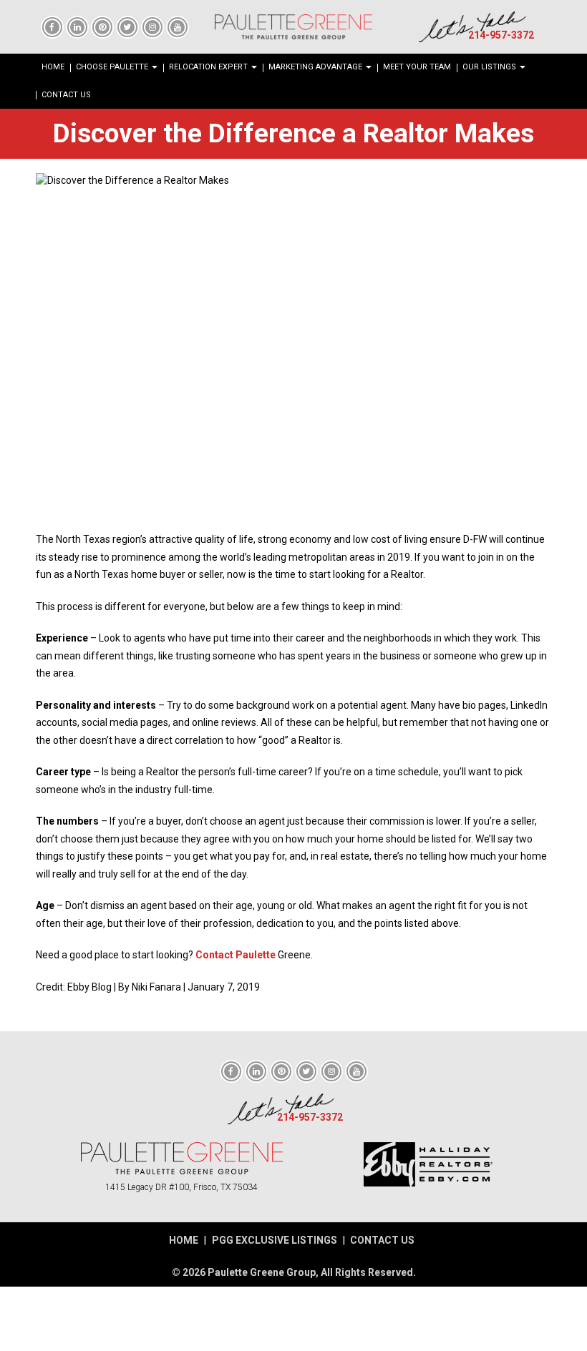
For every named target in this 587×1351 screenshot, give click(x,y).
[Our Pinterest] (102, 26)
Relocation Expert (209, 67)
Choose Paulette (113, 67)
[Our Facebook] (52, 26)
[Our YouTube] (177, 26)
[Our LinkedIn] (77, 26)
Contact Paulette (235, 955)
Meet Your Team (417, 67)
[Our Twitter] (127, 26)
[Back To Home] (182, 1158)
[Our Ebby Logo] (427, 1164)
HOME (183, 1240)
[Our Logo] (293, 27)
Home (53, 67)
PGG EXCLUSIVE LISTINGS (274, 1240)
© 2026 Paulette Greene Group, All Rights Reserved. (294, 1272)
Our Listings (490, 67)
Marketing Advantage (316, 67)
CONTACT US (382, 1240)
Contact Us (66, 94)
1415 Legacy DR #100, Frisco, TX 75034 (181, 1187)
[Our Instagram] (152, 26)
